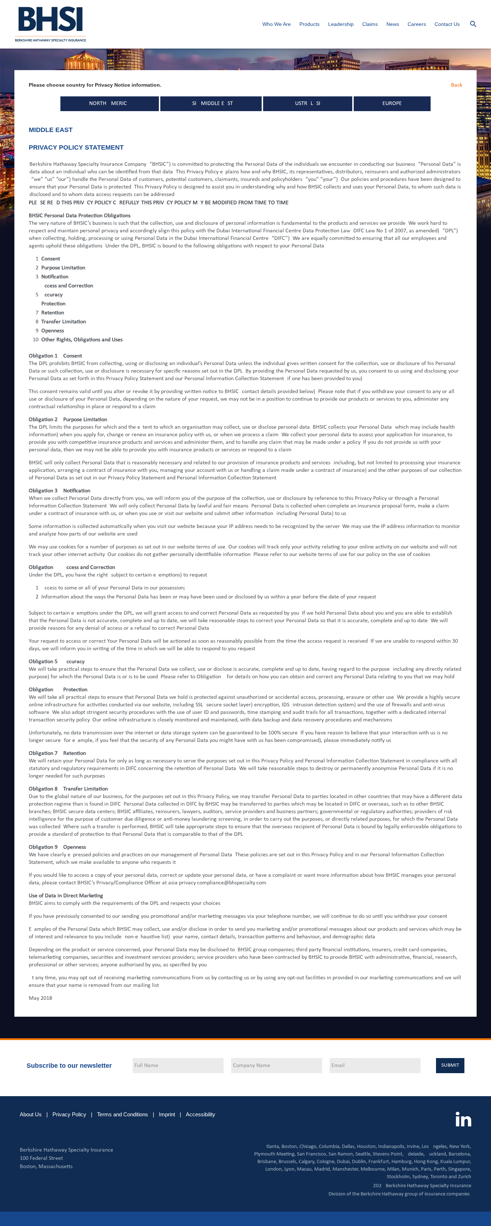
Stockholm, (399, 1177)
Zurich (464, 1177)
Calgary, (307, 1162)
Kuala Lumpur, (455, 1162)
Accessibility (200, 1114)
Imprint (167, 1114)
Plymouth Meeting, (275, 1154)
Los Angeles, (435, 1146)
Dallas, (349, 1146)
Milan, (394, 1169)
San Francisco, (312, 1154)
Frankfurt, (379, 1162)
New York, (460, 1146)
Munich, (411, 1169)
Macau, (305, 1169)
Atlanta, (271, 1146)
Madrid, (322, 1169)
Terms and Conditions (122, 1114)
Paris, (427, 1169)
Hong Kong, (426, 1162)
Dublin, (359, 1162)
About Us (31, 1114)
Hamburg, (402, 1162)
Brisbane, (267, 1162)
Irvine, (414, 1146)
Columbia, (330, 1146)
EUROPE (392, 103)
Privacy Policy (69, 1114)
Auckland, (437, 1154)
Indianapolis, (392, 1146)
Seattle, (363, 1154)
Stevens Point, (388, 1154)
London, (274, 1169)
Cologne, (326, 1162)
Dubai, (344, 1162)
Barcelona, (460, 1154)
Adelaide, (415, 1154)
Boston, (289, 1146)
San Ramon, (341, 1154)
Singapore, (459, 1169)
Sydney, (420, 1177)
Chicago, (308, 1146)
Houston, (367, 1146)
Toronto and (443, 1177)
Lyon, (290, 1169)
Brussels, (288, 1162)
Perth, (440, 1169)
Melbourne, (373, 1169)
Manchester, (345, 1169)
